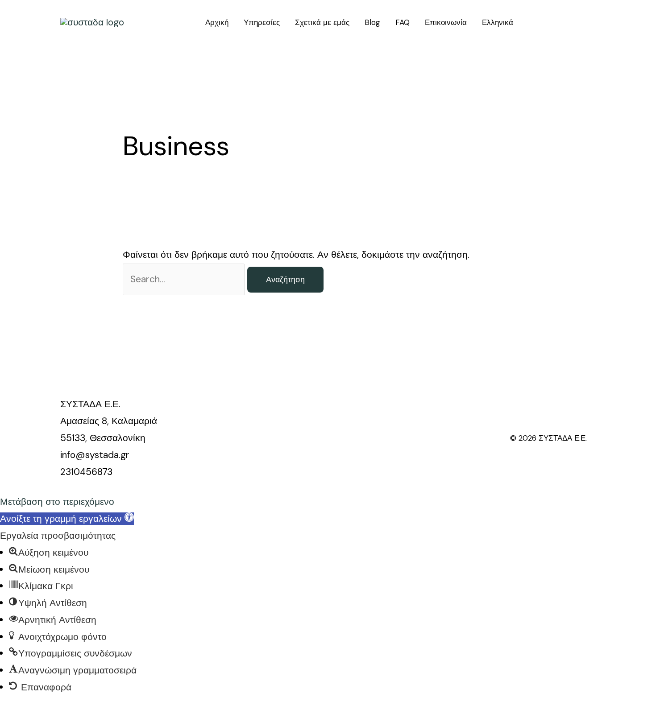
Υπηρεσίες (262, 22)
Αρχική (216, 22)
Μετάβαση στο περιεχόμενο (57, 501)
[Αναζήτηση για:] (185, 279)
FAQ (402, 22)
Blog (372, 22)
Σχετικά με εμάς (322, 22)
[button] (67, 518)
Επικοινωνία (446, 22)
